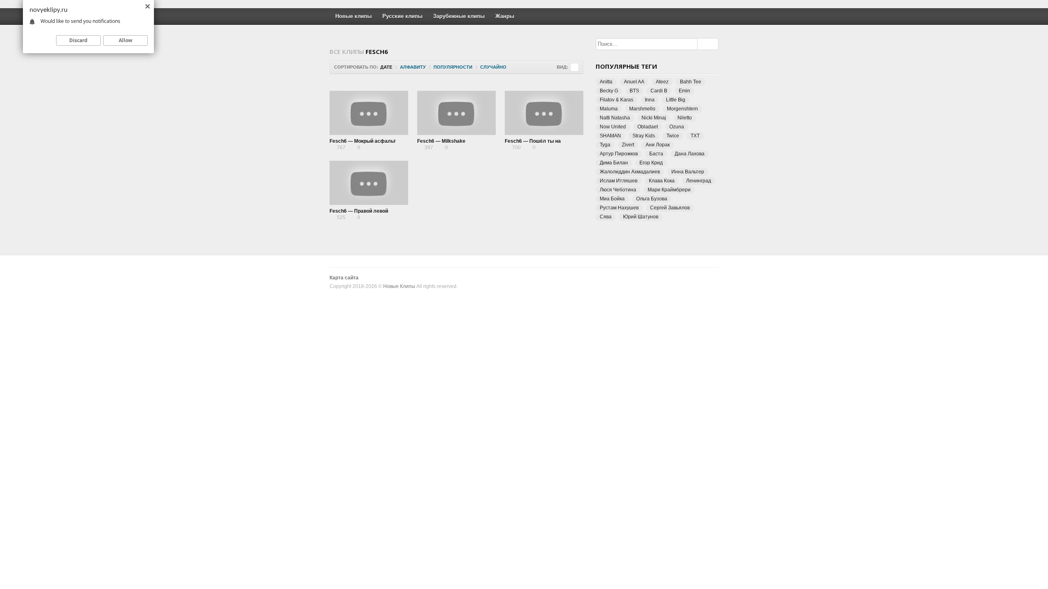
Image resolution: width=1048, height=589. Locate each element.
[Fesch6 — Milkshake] (456, 113)
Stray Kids (643, 136)
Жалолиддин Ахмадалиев (630, 172)
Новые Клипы (399, 286)
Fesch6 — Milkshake (441, 141)
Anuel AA (634, 82)
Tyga (605, 145)
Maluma (609, 109)
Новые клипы (353, 16)
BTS (634, 91)
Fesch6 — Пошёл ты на (533, 141)
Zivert (628, 145)
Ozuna (676, 127)
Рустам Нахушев (619, 208)
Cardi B (658, 91)
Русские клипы (402, 16)
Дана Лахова (690, 154)
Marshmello (642, 109)
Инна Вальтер (687, 172)
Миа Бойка (612, 199)
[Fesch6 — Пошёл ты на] (544, 113)
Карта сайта (344, 278)
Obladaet (647, 127)
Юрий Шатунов (640, 217)
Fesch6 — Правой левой (359, 211)
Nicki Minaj (653, 118)
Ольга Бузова (651, 199)
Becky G (609, 91)
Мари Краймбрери (669, 190)
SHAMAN (610, 136)
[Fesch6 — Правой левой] (369, 183)
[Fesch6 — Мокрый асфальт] (369, 113)
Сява (606, 217)
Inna (650, 100)
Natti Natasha (615, 118)
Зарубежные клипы (459, 16)
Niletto (685, 118)
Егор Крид (651, 163)
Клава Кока (662, 181)
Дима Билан (614, 163)
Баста (656, 154)
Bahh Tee (690, 82)
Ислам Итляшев (618, 181)
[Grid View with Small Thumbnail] (574, 67)
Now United (613, 127)
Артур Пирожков (619, 154)
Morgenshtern (682, 109)
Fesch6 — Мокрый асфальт (363, 141)
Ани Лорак (658, 145)
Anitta (606, 82)
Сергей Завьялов (670, 208)
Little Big (675, 100)
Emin (684, 91)
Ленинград (698, 181)
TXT (695, 136)
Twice (672, 136)
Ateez (662, 82)
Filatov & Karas (616, 100)
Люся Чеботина (618, 190)
